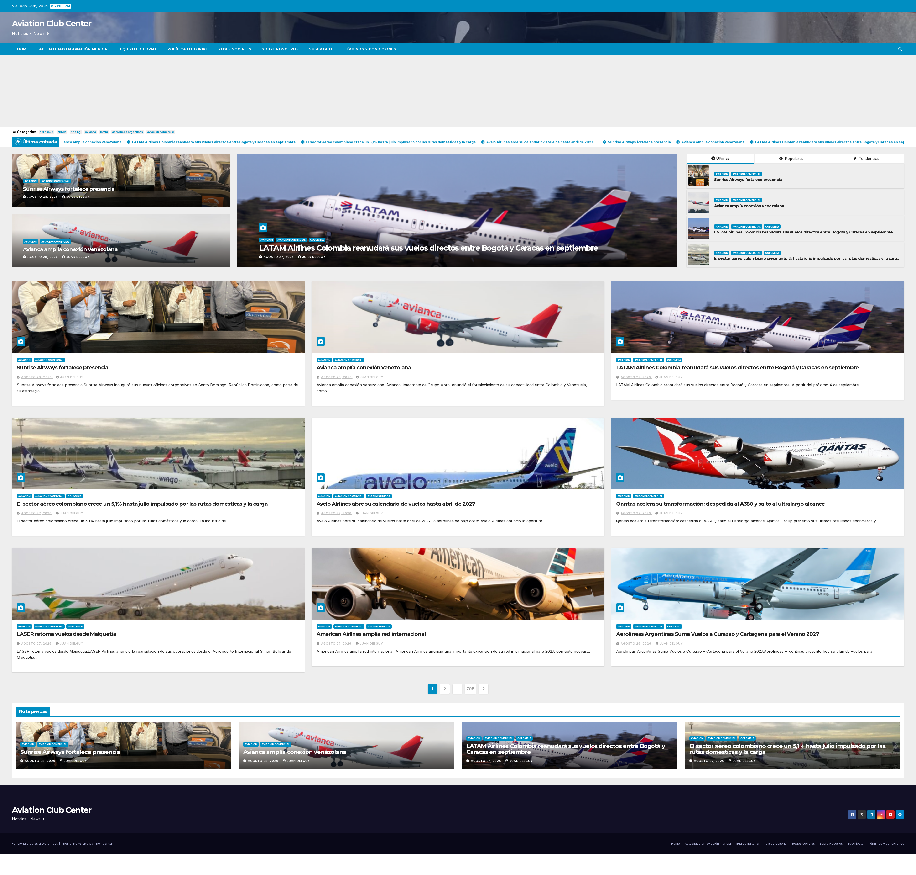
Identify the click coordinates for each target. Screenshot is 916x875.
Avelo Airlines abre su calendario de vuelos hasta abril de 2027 (396, 504)
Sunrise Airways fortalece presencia (68, 189)
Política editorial (187, 49)
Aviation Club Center (51, 23)
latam (104, 132)
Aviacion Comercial (55, 181)
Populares (793, 158)
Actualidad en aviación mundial (74, 49)
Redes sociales (234, 49)
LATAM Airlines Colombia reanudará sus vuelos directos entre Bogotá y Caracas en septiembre (803, 232)
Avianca (90, 132)
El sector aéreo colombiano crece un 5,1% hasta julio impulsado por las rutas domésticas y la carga (807, 258)
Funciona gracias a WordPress (35, 843)
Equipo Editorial (138, 49)
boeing (76, 132)
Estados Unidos (379, 496)
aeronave (46, 132)
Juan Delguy (78, 196)
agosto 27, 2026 (636, 377)
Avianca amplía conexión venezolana (70, 249)
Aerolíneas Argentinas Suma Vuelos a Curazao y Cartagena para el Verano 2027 (717, 634)
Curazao (673, 626)
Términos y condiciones (370, 49)
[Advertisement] (458, 91)
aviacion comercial (160, 132)
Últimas (722, 158)
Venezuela (75, 626)
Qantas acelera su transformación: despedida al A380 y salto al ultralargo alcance (720, 504)
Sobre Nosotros (280, 49)
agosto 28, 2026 (43, 196)
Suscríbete (321, 49)
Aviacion (30, 181)
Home (23, 49)
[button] (900, 49)
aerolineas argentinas (127, 132)
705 (470, 688)
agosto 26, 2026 (636, 643)
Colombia (772, 226)
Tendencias (868, 158)
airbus (61, 132)
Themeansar (103, 843)
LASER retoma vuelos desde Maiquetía (66, 634)
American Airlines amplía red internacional (371, 634)
